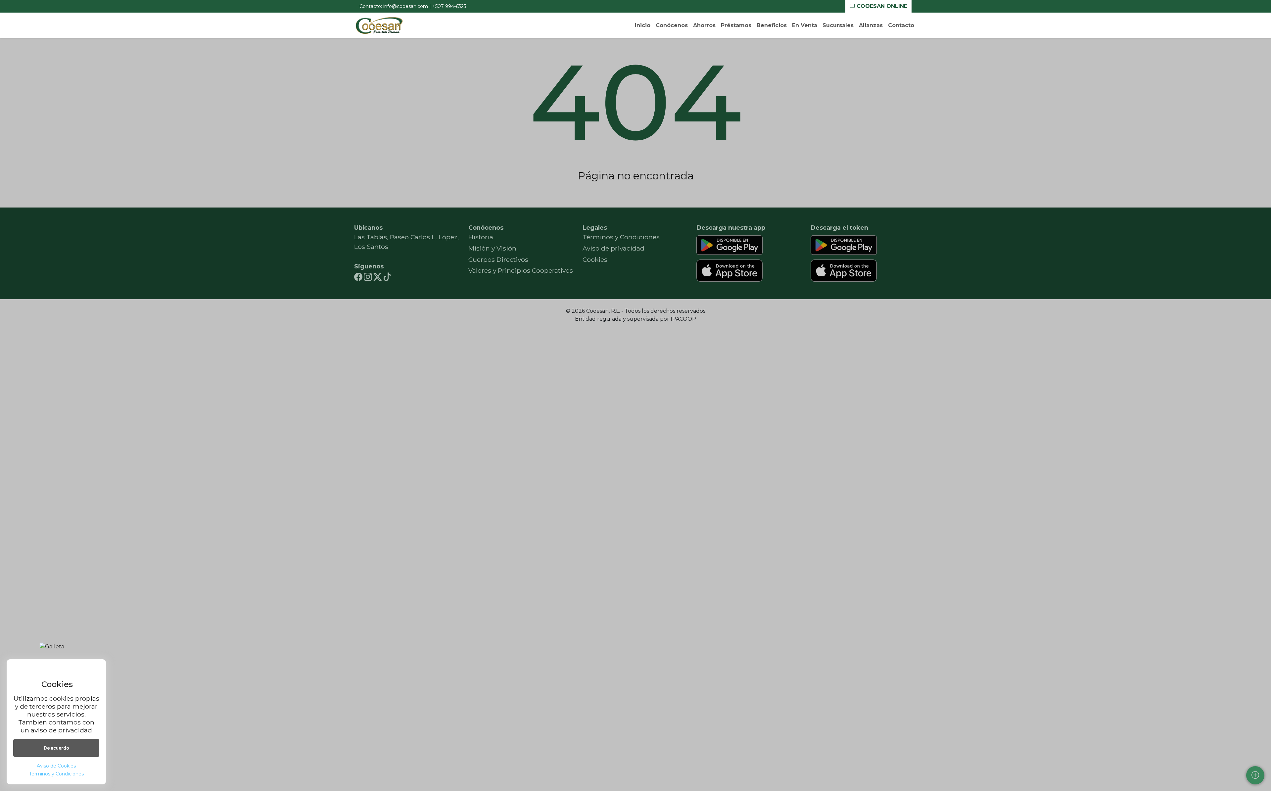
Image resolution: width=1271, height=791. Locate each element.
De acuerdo (56, 748)
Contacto (901, 25)
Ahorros (704, 25)
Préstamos (736, 25)
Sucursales (838, 25)
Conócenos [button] (672, 25)
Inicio (642, 25)
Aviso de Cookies (56, 766)
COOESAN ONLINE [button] (881, 6)
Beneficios (772, 25)
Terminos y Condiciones (56, 774)
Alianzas (871, 25)
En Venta (804, 25)
